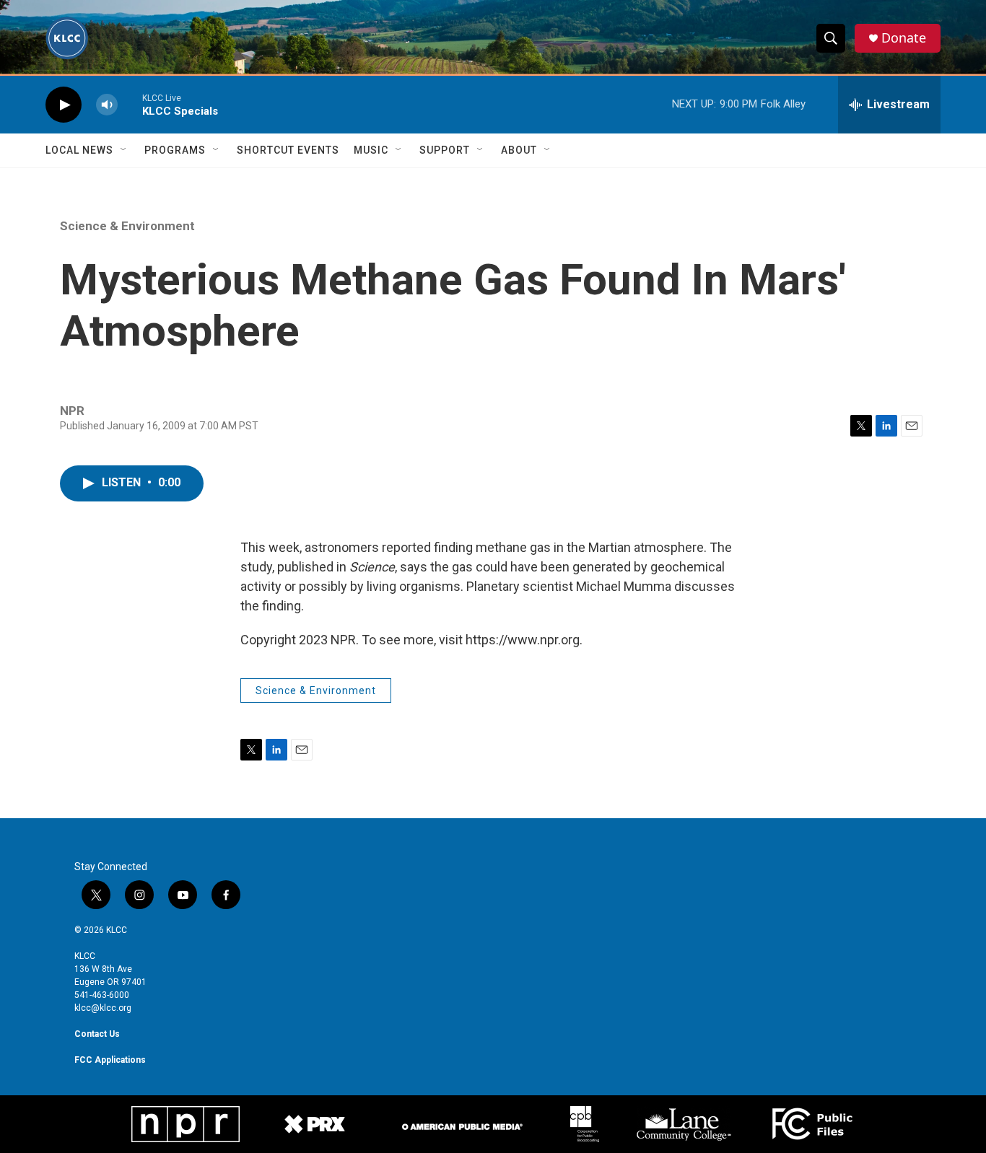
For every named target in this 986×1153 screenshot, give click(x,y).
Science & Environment (127, 226)
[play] (63, 105)
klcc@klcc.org (102, 1008)
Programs (175, 150)
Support (444, 150)
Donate (903, 37)
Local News (79, 150)
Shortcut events (288, 150)
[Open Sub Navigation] (124, 150)
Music (371, 150)
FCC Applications (110, 1060)
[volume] (107, 105)
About (519, 150)
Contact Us (97, 1034)
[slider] (130, 104)
